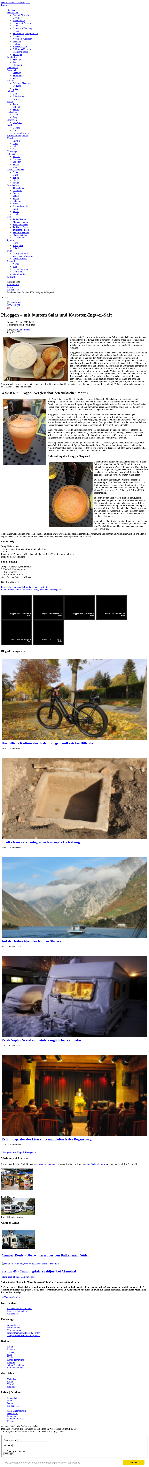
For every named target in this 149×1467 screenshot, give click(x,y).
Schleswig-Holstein (22, 49)
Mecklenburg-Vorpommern (25, 33)
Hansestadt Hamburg (22, 28)
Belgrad (16, 127)
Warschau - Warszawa (23, 256)
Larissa (16, 196)
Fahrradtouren (13, 1327)
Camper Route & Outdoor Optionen (23, 1335)
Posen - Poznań (20, 258)
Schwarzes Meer (20, 224)
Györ (15, 88)
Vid (14, 148)
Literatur (11, 1349)
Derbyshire (18, 271)
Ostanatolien (18, 237)
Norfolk (16, 264)
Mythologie (12, 1379)
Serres (15, 203)
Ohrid (15, 175)
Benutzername (10, 1440)
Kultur (10, 1346)
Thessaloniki (18, 188)
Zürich (16, 99)
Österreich (11, 70)
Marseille (17, 59)
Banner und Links (15, 1418)
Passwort (7, 1445)
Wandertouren (13, 1325)
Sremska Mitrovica (21, 133)
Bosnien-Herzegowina (17, 135)
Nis (14, 130)
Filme (9, 1354)
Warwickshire (19, 274)
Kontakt (10, 1421)
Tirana (16, 164)
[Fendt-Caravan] (18, 1214)
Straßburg (17, 65)
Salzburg (17, 73)
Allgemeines (12, 1313)
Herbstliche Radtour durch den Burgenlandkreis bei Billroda (47, 743)
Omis (15, 143)
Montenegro (12, 151)
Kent (15, 266)
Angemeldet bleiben (16, 1451)
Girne (15, 243)
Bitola (15, 172)
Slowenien (12, 120)
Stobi (15, 180)
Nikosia (16, 248)
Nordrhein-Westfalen (22, 39)
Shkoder (17, 162)
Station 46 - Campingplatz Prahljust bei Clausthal (39, 1271)
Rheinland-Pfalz (20, 52)
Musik (10, 1357)
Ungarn (10, 80)
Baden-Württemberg (22, 15)
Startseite (11, 10)
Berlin (15, 25)
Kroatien (11, 138)
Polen (9, 250)
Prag (15, 117)
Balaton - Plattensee (22, 83)
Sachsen (16, 44)
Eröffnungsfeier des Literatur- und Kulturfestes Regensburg (47, 1139)
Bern (15, 93)
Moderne (11, 1387)
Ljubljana (17, 122)
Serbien (10, 125)
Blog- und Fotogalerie (17, 1311)
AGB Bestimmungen (16, 1411)
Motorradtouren (14, 1330)
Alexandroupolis (20, 206)
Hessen (16, 31)
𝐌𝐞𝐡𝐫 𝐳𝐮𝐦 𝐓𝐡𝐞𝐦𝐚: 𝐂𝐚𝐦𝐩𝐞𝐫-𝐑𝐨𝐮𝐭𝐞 (18, 1277)
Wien (15, 78)
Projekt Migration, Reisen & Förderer (24, 1333)
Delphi (16, 214)
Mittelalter (11, 1384)
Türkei (10, 216)
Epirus (16, 211)
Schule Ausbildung (15, 1365)
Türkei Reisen (19, 219)
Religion (11, 1362)
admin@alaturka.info (95, 1164)
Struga (16, 182)
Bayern (16, 18)
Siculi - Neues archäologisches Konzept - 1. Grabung (41, 842)
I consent (134, 1462)
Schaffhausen (19, 96)
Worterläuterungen (15, 1367)
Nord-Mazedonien (15, 169)
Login (4, 5)
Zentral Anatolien (21, 232)
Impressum (12, 1416)
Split (15, 146)
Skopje (16, 177)
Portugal (11, 277)
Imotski (16, 141)
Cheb (15, 114)
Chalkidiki (17, 190)
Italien (10, 101)
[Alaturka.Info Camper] (10, 1297)
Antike (10, 1381)
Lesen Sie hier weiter (47, 1164)
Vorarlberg (18, 75)
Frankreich (12, 57)
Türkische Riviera (21, 230)
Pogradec (17, 159)
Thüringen (17, 54)
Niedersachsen (19, 36)
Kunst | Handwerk (15, 1360)
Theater (10, 1352)
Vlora (15, 167)
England (11, 261)
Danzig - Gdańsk (21, 253)
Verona (16, 109)
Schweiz (11, 91)
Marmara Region (20, 222)
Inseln (15, 209)
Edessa (16, 193)
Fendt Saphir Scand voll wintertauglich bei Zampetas (41, 1040)
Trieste (16, 104)
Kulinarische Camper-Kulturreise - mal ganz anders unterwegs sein (32, 589)
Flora (9, 1400)
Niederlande (12, 67)
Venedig (16, 107)
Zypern (10, 240)
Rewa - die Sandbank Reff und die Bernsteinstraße (24, 587)
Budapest (17, 86)
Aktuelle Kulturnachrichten (19, 1308)
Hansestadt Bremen (22, 23)
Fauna (10, 1403)
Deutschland (12, 12)
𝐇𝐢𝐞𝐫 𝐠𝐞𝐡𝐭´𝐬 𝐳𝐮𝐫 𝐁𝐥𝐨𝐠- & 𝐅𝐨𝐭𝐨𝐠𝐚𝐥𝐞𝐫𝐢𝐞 (19, 1152)
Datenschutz (12, 1413)
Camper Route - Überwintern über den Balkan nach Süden (45, 1255)
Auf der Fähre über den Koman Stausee (31, 941)
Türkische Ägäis (20, 227)
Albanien (11, 154)
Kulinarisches (23, 329)
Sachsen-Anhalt (20, 46)
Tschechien (12, 112)
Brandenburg (19, 20)
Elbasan (16, 156)
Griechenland (13, 185)
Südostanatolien (20, 235)
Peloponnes (18, 201)
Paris (15, 62)
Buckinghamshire (21, 269)
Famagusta (18, 245)
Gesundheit (12, 1398)
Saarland (17, 41)
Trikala (16, 198)
